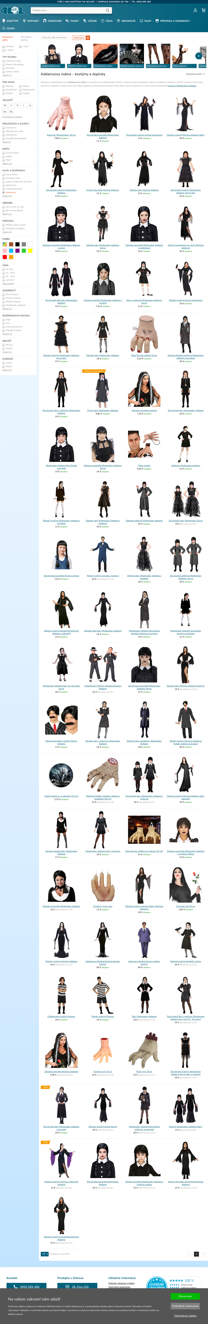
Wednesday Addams (15, 305)
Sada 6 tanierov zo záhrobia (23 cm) (61, 796)
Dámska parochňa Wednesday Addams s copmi (61, 246)
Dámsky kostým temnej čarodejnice (185, 300)
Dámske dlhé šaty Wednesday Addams (103, 630)
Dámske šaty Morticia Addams (144, 190)
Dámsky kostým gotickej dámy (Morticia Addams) (144, 908)
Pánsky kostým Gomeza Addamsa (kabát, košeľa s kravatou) (186, 742)
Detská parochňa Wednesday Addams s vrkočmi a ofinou (144, 1183)
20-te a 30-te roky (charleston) (13, 207)
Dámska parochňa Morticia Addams (61, 1071)
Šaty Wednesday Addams (144, 1016)
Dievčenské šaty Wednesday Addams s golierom (144, 797)
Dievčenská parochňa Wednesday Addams (103, 136)
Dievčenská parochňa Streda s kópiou (61, 575)
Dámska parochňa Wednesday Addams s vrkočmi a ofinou (185, 852)
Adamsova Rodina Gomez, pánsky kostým (144, 963)
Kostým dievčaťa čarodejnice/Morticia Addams (185, 1183)
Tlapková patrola (13, 188)
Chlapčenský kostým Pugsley (61, 1016)
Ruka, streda (144, 465)
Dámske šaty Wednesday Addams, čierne (102, 246)
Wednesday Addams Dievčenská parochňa (61, 467)
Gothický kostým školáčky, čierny (185, 961)
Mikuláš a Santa (13, 330)
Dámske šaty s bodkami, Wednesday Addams (144, 742)
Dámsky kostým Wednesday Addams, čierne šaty (61, 357)
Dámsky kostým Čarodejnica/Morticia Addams (61, 1238)
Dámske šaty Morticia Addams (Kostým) (186, 686)
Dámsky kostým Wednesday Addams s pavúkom (61, 522)
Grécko (9, 348)
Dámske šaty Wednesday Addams (102, 355)
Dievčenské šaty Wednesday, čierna (186, 520)
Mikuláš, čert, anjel (14, 131)
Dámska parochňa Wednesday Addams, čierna (103, 467)
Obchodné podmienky (119, 1287)
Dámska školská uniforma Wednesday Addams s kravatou (186, 357)
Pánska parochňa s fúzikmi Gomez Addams (61, 742)
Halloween (10, 127)
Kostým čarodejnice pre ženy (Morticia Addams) (186, 246)
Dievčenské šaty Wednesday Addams (186, 410)
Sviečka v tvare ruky (102, 906)
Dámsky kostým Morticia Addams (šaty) (186, 135)
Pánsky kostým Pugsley (103, 1016)
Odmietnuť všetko (185, 1316)
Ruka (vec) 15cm (144, 1071)
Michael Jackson (13, 301)
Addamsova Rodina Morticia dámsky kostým (102, 963)
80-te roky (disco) (14, 210)
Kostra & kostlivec (14, 326)
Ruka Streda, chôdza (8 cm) (144, 355)
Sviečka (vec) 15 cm (102, 1071)
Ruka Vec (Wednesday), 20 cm (61, 135)
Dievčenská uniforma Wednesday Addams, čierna (186, 577)
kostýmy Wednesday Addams (182, 85)
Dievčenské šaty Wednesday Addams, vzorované (61, 1128)
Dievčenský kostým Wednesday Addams (61, 191)
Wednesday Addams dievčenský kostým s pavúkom (185, 632)
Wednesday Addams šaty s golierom (102, 851)
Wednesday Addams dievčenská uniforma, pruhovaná (144, 1128)
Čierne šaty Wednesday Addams (102, 410)
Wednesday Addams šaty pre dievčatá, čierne (61, 687)
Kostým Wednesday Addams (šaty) (185, 1126)
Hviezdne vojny (12, 178)
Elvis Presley (11, 294)
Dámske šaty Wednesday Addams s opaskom (103, 522)
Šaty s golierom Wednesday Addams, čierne (144, 302)
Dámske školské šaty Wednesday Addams (61, 852)
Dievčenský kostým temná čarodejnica (144, 135)
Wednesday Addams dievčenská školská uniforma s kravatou (144, 632)
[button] (198, 55)
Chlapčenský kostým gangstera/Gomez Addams (102, 687)
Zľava (10, 28)
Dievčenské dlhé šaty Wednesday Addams (61, 302)
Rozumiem (185, 1296)
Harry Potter (11, 174)
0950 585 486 (29, 1287)
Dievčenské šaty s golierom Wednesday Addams (61, 412)
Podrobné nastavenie (185, 1306)
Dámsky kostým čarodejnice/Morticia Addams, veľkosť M (61, 632)
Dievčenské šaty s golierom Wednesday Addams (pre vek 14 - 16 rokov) (186, 1018)
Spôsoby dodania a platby (121, 1283)
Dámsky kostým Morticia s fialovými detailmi (61, 1183)
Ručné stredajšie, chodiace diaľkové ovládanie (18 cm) (103, 797)
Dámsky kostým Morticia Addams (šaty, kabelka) (185, 797)
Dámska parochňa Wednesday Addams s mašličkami (144, 246)
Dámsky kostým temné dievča (103, 1126)
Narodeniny (11, 134)
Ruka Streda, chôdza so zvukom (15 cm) (144, 851)
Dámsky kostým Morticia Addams (61, 961)
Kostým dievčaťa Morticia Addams (103, 190)
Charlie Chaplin (12, 298)
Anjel (8, 319)
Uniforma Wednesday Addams (185, 465)
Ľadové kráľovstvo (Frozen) (18, 181)
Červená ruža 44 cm (185, 906)
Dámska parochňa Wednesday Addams (61, 906)
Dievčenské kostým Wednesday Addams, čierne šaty (186, 191)
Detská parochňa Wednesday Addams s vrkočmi (103, 302)
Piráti (8, 160)
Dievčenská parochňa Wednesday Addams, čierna (144, 687)
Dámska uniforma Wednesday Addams (144, 520)
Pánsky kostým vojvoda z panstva (103, 575)
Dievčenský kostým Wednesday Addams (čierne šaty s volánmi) (186, 1073)
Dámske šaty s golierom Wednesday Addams (102, 742)
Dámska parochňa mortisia (144, 410)
